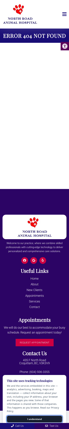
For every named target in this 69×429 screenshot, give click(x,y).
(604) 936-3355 (39, 371)
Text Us (53, 425)
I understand (34, 419)
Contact (34, 307)
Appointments (34, 295)
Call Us (19, 425)
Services (34, 301)
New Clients (34, 290)
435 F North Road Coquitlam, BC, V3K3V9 (34, 362)
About (35, 284)
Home (34, 278)
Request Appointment (34, 342)
